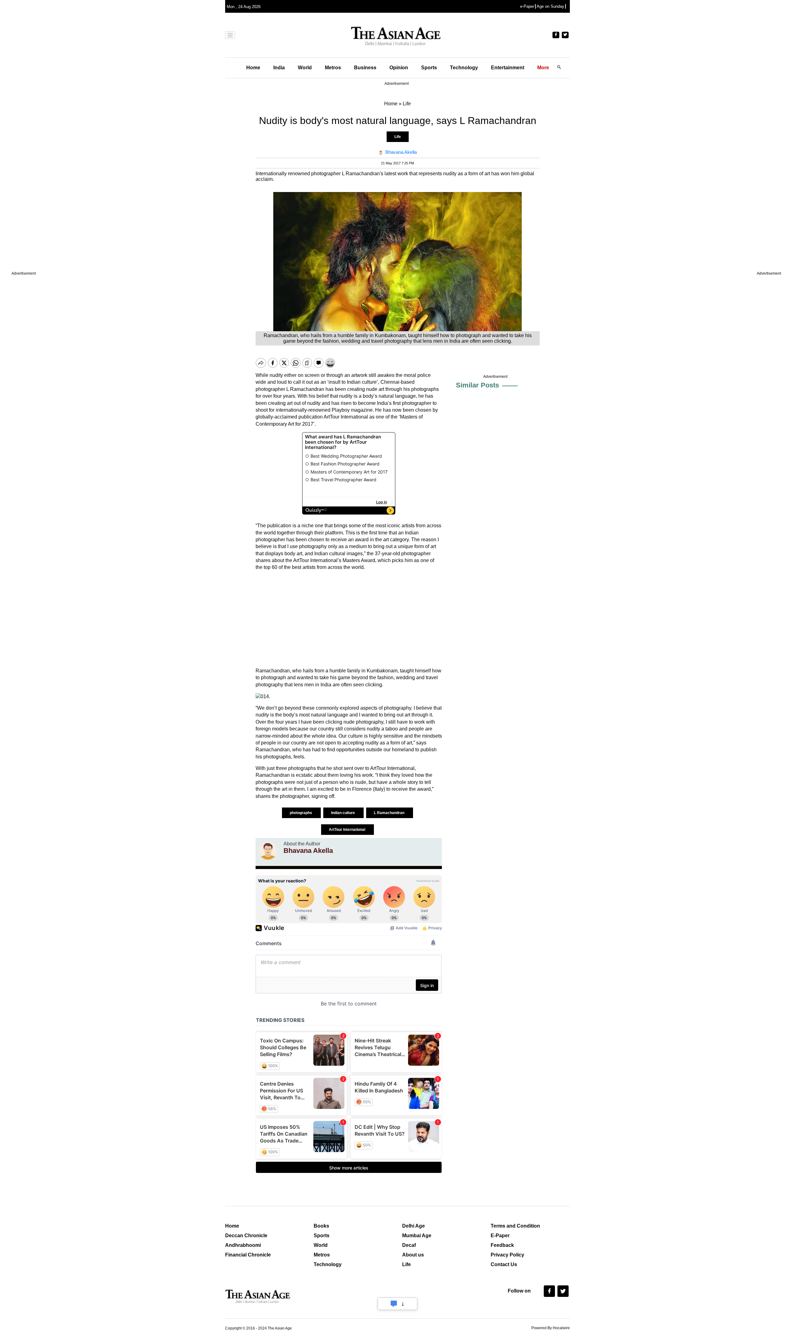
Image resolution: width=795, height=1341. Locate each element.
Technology (464, 67)
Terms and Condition (515, 1226)
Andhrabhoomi (243, 1245)
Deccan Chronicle (246, 1235)
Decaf (409, 1245)
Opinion (398, 67)
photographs (301, 813)
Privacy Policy (507, 1254)
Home (253, 67)
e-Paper (527, 6)
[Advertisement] (349, 619)
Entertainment (507, 67)
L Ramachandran (389, 813)
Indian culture (343, 813)
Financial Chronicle (248, 1254)
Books (321, 1226)
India (279, 67)
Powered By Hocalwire (550, 1328)
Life (397, 137)
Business (365, 67)
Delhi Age (413, 1226)
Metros (333, 67)
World (305, 67)
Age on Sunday (550, 6)
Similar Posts (477, 385)
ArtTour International (347, 829)
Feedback (502, 1245)
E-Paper (500, 1235)
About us (413, 1254)
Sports (429, 67)
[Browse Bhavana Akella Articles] (268, 850)
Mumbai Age (416, 1235)
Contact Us (504, 1264)
